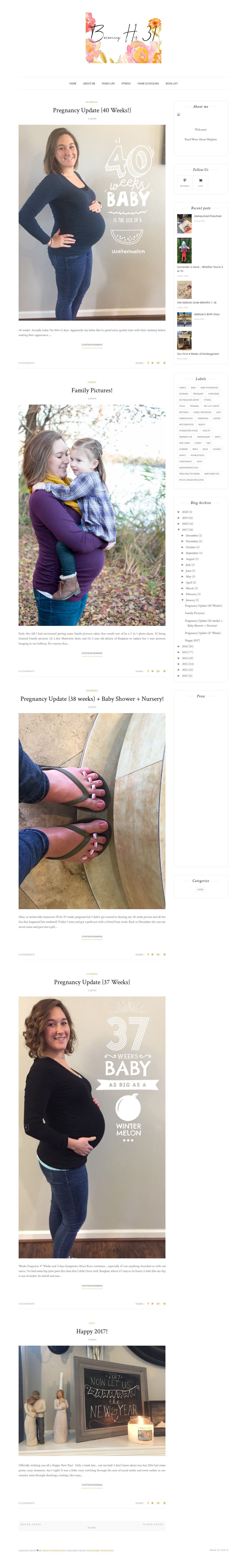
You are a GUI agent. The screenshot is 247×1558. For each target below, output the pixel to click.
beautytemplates (54, 1501)
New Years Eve (212, 473)
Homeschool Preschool (208, 216)
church (217, 449)
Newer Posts (30, 1475)
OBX (208, 443)
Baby (193, 387)
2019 (185, 518)
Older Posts (153, 1475)
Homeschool (198, 455)
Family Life (108, 83)
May (188, 577)
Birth (218, 436)
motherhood (186, 424)
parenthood (186, 418)
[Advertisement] (200, 756)
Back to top (218, 1501)
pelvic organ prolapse (191, 479)
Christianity (185, 461)
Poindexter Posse (188, 430)
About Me (89, 83)
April (189, 583)
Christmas (213, 393)
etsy (201, 186)
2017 (92, 1274)
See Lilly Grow (211, 406)
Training (194, 406)
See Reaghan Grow (189, 399)
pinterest (184, 186)
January (190, 600)
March (190, 588)
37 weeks (92, 924)
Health (206, 430)
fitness (207, 399)
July (188, 565)
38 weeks (92, 690)
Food (182, 406)
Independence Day (188, 467)
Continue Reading (92, 344)
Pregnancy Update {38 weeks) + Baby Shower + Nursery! (92, 699)
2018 (185, 524)
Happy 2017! (92, 1282)
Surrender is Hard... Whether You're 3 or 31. (200, 269)
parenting (203, 418)
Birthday (184, 412)
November (192, 541)
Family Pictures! (92, 390)
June (188, 571)
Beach (202, 424)
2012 (185, 670)
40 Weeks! (92, 102)
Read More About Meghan (201, 139)
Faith (199, 461)
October (190, 547)
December (192, 535)
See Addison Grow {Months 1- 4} (196, 302)
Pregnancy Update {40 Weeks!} (92, 110)
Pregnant (198, 393)
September (192, 553)
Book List (172, 83)
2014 (185, 658)
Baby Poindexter (209, 387)
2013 (185, 664)
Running (183, 393)
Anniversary (203, 436)
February (191, 594)
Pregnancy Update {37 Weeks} (92, 933)
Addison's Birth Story (207, 314)
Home (72, 83)
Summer (183, 449)
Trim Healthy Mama (189, 473)
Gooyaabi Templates (100, 1501)
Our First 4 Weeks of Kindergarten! (198, 354)
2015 (185, 652)
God (218, 412)
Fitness (126, 83)
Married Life (185, 436)
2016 (185, 646)
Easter (216, 418)
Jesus (205, 449)
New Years (184, 443)
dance (182, 455)
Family (92, 382)
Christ (198, 443)
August (190, 559)
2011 (184, 676)
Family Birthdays (202, 412)
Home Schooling (148, 83)
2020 (185, 512)
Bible (195, 449)
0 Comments (27, 363)
